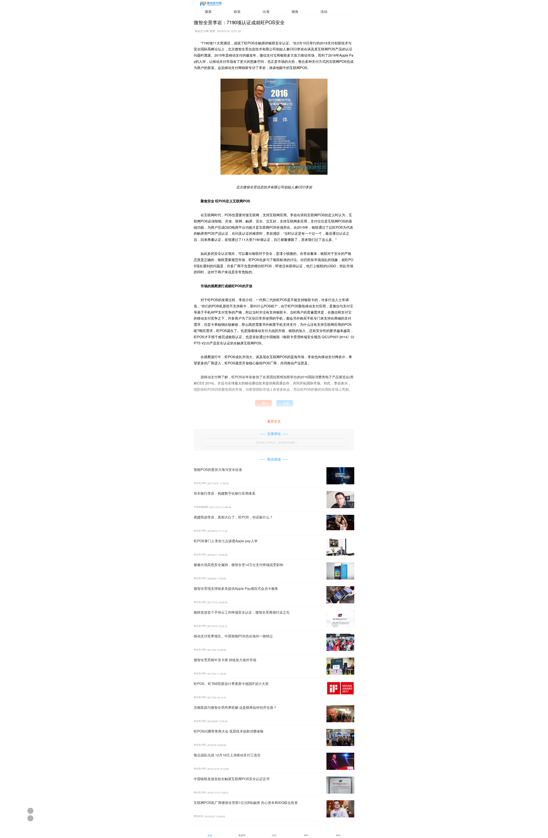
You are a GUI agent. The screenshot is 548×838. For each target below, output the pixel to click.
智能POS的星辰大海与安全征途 (218, 469)
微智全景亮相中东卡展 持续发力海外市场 (225, 659)
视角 (295, 11)
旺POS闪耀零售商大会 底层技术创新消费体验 (229, 731)
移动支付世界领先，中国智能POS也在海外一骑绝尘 (233, 636)
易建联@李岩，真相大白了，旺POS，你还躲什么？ (233, 517)
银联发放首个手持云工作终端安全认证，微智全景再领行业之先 (242, 612)
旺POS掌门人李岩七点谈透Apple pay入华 (226, 540)
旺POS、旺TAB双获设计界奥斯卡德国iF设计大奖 (231, 683)
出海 (266, 11)
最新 (208, 11)
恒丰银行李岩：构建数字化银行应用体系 (224, 493)
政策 (237, 11)
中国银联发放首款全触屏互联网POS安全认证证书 (232, 778)
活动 (323, 11)
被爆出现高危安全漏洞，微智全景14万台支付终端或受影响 (238, 564)
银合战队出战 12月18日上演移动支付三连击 (227, 754)
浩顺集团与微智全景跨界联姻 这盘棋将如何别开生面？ (235, 707)
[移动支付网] (211, 4)
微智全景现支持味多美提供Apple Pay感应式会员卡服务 (236, 588)
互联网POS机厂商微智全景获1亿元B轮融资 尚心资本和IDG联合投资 (246, 802)
